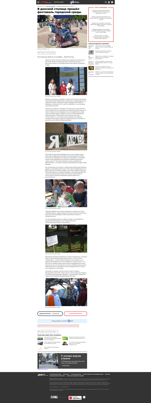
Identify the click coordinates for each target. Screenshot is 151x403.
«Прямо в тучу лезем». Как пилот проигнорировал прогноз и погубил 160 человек (101, 25)
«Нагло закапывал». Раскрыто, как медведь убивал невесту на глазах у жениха (104, 63)
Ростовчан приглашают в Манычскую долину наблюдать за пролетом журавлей (52, 338)
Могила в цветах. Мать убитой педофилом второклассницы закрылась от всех (101, 12)
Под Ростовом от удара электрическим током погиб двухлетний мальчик (101, 37)
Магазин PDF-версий (76, 374)
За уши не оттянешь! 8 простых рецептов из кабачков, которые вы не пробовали (104, 68)
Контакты (107, 374)
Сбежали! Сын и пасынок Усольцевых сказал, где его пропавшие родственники (104, 57)
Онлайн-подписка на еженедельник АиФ (93, 374)
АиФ (48, 49)
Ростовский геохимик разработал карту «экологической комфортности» (77, 343)
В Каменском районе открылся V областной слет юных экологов (77, 338)
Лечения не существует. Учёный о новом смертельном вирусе (103, 51)
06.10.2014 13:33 (41, 6)
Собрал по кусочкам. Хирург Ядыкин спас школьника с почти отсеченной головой (104, 73)
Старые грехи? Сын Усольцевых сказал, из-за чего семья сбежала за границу (104, 47)
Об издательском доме (55, 374)
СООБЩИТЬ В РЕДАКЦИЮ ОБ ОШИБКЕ (75, 375)
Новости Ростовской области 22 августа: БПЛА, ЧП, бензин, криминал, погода (101, 18)
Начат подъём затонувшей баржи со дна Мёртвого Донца (52, 343)
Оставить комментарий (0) (75, 313)
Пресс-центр (66, 374)
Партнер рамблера (63, 397)
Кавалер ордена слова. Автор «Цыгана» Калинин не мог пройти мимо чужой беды (101, 31)
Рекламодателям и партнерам (57, 375)
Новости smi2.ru (42, 369)
